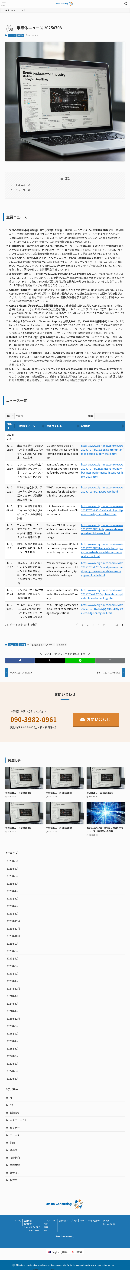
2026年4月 (12, 891)
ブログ (74, 1220)
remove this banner (105, 1265)
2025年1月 (12, 981)
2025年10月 (13, 936)
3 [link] (93, 624)
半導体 (20, 35)
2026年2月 (12, 906)
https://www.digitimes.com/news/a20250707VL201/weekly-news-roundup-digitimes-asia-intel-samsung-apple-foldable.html (102, 569)
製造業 (13, 1180)
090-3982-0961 (33, 719)
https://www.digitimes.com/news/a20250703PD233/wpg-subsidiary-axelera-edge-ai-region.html (102, 609)
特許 (46, 1223)
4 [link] (98, 624)
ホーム (18, 1220)
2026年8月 (12, 861)
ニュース (12, 35)
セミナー (15, 1127)
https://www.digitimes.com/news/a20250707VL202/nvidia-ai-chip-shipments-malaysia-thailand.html (102, 510)
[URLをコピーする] (110, 660)
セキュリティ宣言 (32, 1227)
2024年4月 (12, 996)
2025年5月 (12, 973)
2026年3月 (12, 898)
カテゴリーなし (18, 1120)
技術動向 (15, 1158)
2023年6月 (12, 1026)
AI (11, 1098)
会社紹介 (28, 1220)
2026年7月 (12, 868)
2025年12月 (13, 921)
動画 (12, 1142)
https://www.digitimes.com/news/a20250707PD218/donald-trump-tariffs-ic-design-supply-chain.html (102, 450)
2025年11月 (13, 928)
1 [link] (82, 624)
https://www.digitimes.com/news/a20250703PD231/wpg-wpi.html (102, 489)
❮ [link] (77, 624)
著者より (15, 1173)
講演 (46, 1227)
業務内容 (15, 1165)
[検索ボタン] (126, 4)
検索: (91, 416)
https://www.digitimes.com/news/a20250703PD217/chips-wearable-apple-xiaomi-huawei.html (102, 529)
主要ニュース (22, 185)
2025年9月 (12, 943)
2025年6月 (12, 966)
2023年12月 (13, 1018)
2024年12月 (13, 988)
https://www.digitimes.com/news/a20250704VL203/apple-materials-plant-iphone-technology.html (102, 594)
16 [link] (116, 624)
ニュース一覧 (22, 190)
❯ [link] (122, 624)
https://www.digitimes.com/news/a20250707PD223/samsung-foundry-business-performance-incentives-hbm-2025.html (102, 470)
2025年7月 (12, 958)
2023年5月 (12, 1033)
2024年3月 (12, 1003)
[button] (14, 426)
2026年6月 (12, 876)
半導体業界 (61, 644)
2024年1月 (12, 1011)
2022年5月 (12, 1078)
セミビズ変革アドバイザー (42, 644)
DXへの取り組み (31, 1230)
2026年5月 (12, 883)
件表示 (19, 416)
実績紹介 (63, 1220)
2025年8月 (12, 951)
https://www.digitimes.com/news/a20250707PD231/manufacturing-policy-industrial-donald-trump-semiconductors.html (102, 550)
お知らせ (15, 1112)
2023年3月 (12, 1048)
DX (11, 1105)
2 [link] (87, 624)
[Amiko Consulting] (65, 4)
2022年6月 (12, 1071)
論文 (46, 1230)
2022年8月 (12, 1063)
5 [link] (104, 624)
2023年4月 (12, 1041)
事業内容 (28, 1223)
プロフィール (50, 1220)
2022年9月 (12, 1056)
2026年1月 (12, 913)
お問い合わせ (94, 1220)
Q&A (82, 1220)
